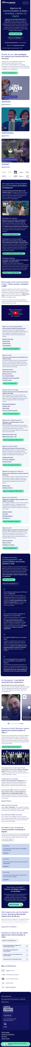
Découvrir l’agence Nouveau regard (11, 747)
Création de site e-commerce (9, 371)
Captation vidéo (6, 406)
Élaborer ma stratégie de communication (13, 253)
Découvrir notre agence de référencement (12, 439)
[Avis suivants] (29, 707)
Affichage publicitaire (7, 516)
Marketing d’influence (7, 487)
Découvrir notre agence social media (11, 464)
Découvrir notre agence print (9, 548)
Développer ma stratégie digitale (11, 272)
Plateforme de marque (7, 339)
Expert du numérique (11, 987)
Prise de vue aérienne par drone (10, 410)
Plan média (5, 514)
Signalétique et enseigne (8, 545)
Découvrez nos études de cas (10, 583)
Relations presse (6, 485)
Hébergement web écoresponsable (10, 378)
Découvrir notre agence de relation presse (12, 491)
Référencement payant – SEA (9, 436)
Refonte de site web (7, 373)
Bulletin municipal (6, 542)
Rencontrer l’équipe (6, 801)
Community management (8, 459)
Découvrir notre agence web (9, 383)
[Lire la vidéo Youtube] (15, 313)
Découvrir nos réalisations (15, 37)
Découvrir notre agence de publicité (11, 521)
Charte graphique (6, 345)
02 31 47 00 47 (7, 1015)
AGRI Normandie (5, 167)
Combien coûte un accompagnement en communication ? (12, 955)
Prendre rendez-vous (8, 579)
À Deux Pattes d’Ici (6, 104)
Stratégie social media (7, 457)
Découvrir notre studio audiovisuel (10, 413)
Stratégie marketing (7, 511)
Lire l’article (5, 853)
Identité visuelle (6, 341)
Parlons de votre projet (14, 33)
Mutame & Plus (5, 135)
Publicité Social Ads (7, 461)
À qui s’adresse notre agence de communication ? (10, 950)
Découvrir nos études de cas (9, 73)
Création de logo (6, 343)
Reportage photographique (9, 404)
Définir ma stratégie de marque (10, 234)
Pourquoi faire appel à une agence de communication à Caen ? (12, 946)
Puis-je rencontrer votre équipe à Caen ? (12, 959)
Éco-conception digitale (8, 375)
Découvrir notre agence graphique (11, 348)
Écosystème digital (6, 380)
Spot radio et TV (6, 518)
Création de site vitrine (7, 369)
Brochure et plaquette (7, 540)
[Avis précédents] (2, 707)
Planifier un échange (14, 904)
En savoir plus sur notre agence (9, 926)
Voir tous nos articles (7, 840)
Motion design (5, 408)
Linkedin (5, 1026)
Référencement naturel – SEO (9, 434)
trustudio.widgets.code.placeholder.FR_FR (12, 48)
